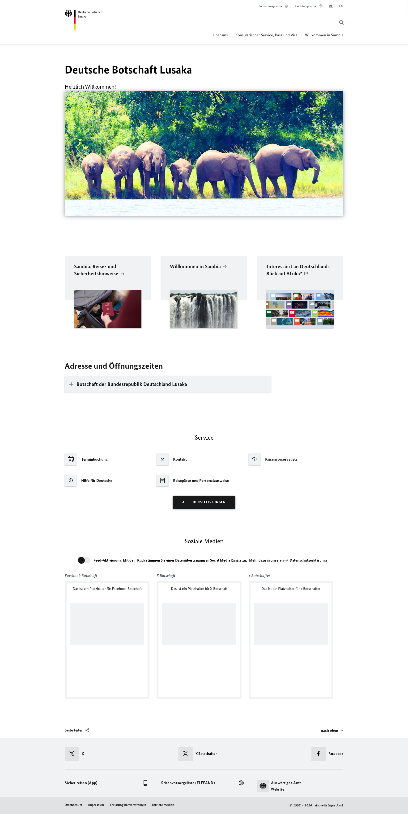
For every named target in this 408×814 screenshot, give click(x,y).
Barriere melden (163, 805)
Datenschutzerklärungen (310, 560)
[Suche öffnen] (340, 19)
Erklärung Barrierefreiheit (128, 805)
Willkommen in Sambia (324, 35)
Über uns (220, 35)
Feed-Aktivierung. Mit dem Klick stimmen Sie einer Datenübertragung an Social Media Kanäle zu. (170, 560)
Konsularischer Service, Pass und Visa (266, 35)
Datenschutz (73, 805)
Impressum (96, 805)
